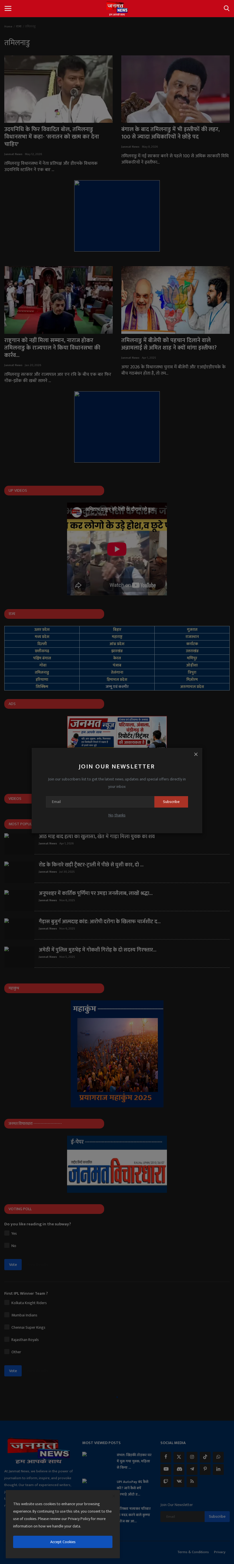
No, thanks (117, 815)
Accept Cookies (63, 1542)
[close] (114, 1496)
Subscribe (171, 801)
